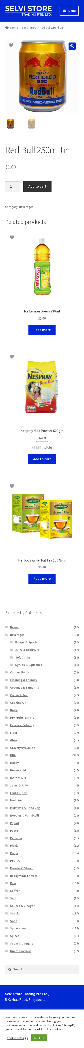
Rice (13, 883)
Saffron (15, 891)
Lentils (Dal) (18, 793)
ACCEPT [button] (39, 1038)
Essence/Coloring (22, 725)
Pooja (14, 853)
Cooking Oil (18, 703)
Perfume (16, 838)
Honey (14, 763)
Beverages (29, 28)
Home (14, 28)
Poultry (15, 861)
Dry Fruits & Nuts (22, 718)
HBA (13, 755)
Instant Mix (18, 778)
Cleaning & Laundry (23, 680)
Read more (42, 329)
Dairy (13, 710)
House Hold (18, 770)
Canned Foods (20, 672)
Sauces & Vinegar (22, 906)
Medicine (16, 800)
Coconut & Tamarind (24, 687)
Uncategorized (20, 951)
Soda (13, 921)
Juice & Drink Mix (27, 650)
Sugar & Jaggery (21, 943)
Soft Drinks (22, 657)
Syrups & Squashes (28, 665)
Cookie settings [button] (17, 1038)
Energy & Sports (26, 642)
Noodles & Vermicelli (24, 815)
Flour (13, 733)
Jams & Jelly (19, 785)
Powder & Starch (21, 868)
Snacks (15, 913)
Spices (14, 936)
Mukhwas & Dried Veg (25, 808)
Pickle (14, 845)
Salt (13, 898)
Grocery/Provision (22, 748)
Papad (14, 823)
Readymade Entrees (24, 876)
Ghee (13, 740)
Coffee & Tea (19, 695)
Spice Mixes (18, 928)
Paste (14, 831)
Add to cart (37, 186)
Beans (14, 627)
